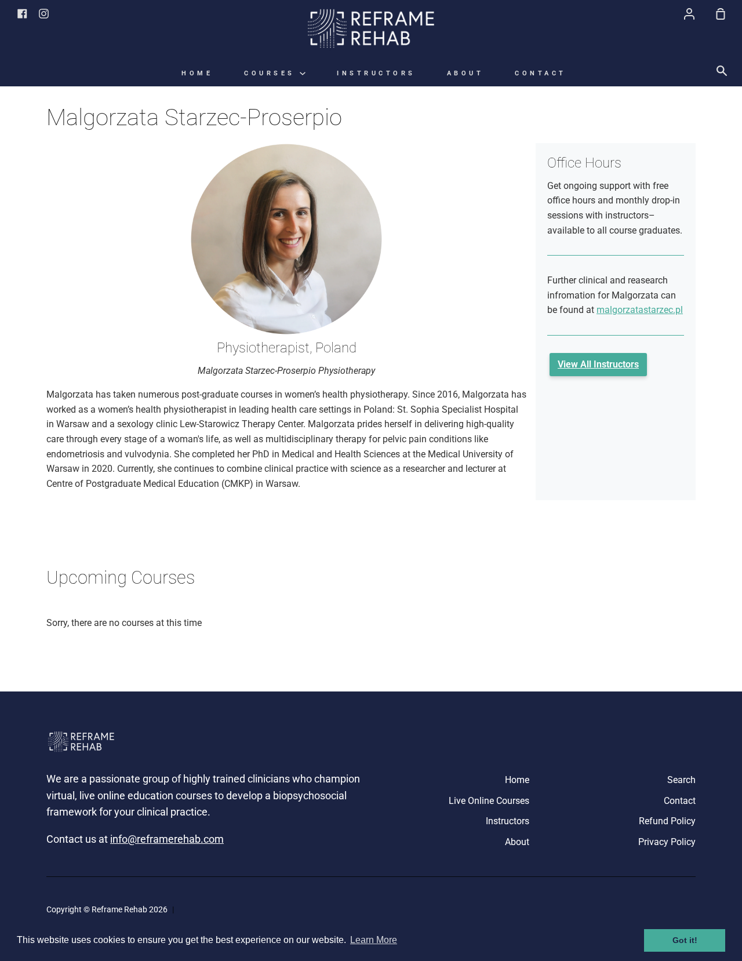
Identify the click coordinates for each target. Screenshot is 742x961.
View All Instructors (598, 364)
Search (681, 779)
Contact (540, 73)
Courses (272, 73)
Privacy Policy (667, 841)
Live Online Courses (489, 800)
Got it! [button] (684, 940)
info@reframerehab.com (167, 839)
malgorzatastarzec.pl (639, 309)
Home (197, 73)
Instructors (376, 73)
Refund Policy (667, 821)
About (465, 73)
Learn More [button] (373, 940)
